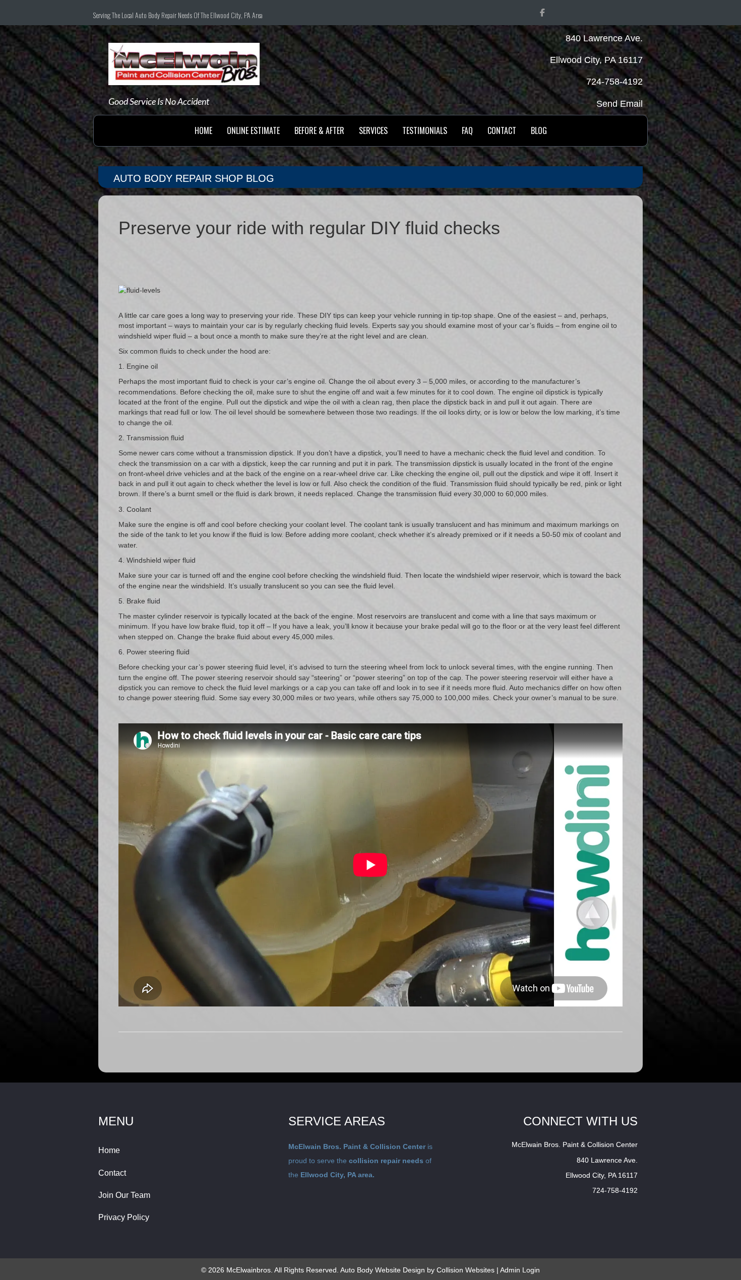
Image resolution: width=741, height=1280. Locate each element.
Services (373, 130)
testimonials (424, 130)
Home (203, 130)
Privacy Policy (123, 1217)
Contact (112, 1173)
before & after (319, 130)
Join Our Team (124, 1195)
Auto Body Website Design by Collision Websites (417, 1270)
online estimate (253, 130)
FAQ (467, 130)
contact (501, 130)
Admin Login (520, 1270)
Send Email (619, 104)
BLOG (539, 130)
